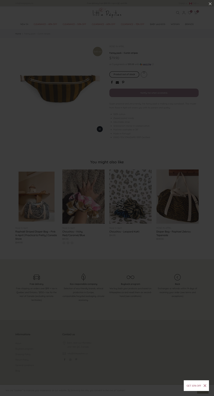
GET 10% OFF (194, 385)
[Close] (205, 385)
